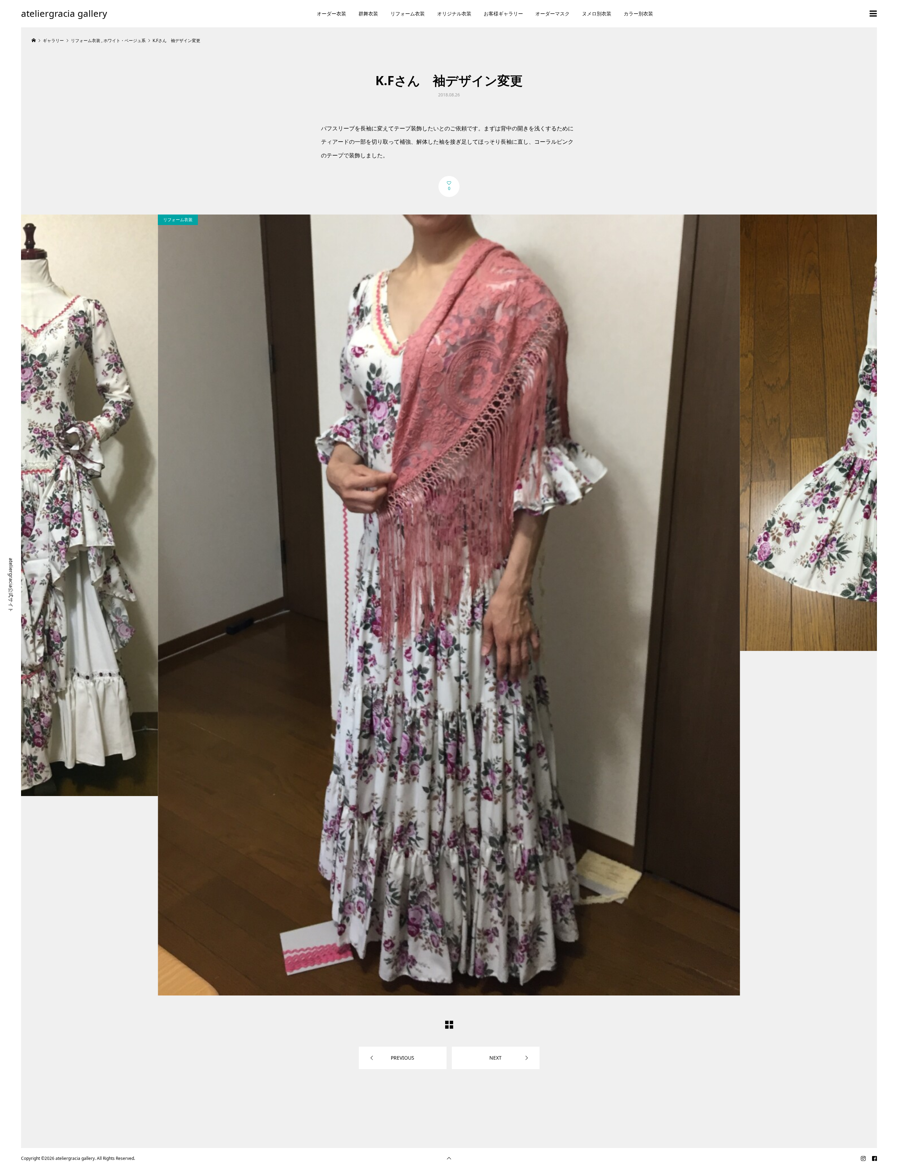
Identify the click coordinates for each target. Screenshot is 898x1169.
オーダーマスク (552, 13)
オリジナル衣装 (454, 13)
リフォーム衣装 (407, 13)
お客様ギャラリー (503, 13)
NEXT (495, 1057)
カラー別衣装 (638, 13)
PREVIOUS (402, 1057)
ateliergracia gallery (64, 13)
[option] (449, 605)
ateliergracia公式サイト (11, 585)
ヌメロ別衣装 (596, 13)
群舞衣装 (368, 13)
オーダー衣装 (331, 13)
